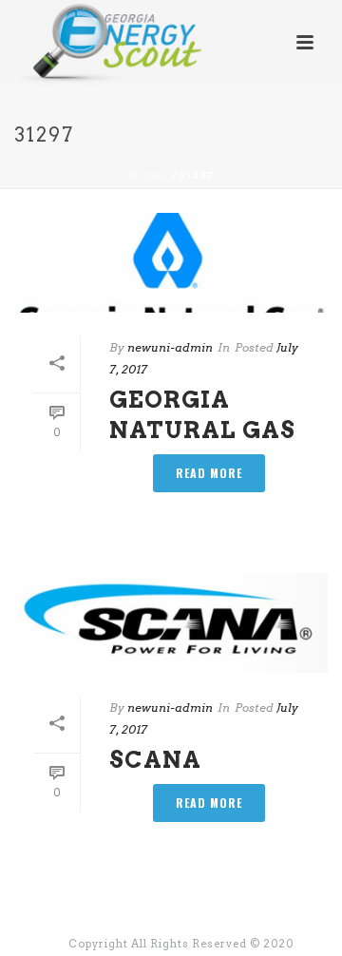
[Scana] (171, 623)
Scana (155, 760)
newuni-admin (170, 347)
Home (148, 175)
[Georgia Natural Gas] (171, 263)
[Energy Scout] (94, 43)
